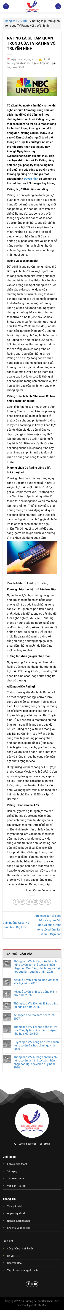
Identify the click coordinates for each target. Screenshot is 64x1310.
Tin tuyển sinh (14, 1206)
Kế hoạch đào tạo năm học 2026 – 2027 (35, 1016)
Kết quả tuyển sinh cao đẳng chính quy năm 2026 (35, 993)
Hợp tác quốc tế (16, 1213)
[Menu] (6, 6)
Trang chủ (10, 21)
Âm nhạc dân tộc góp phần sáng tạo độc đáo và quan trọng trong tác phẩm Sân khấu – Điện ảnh (47, 925)
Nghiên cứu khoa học (18, 1220)
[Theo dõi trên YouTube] (35, 1284)
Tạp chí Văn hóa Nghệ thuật (22, 1270)
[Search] (58, 6)
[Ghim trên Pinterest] (42, 902)
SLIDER (24, 21)
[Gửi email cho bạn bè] (35, 902)
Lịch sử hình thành (17, 1164)
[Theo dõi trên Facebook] (29, 1284)
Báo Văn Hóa (14, 1263)
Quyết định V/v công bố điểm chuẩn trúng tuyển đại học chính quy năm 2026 (36, 1045)
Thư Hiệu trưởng (16, 1178)
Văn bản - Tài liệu (16, 1185)
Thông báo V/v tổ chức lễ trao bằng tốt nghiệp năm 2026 (36, 1005)
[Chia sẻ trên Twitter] (22, 902)
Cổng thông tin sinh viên (20, 1248)
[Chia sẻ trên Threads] (29, 902)
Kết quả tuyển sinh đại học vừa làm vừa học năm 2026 (36, 981)
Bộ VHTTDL (13, 1255)
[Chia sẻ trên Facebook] (16, 902)
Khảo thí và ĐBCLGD (18, 1228)
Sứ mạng (12, 1171)
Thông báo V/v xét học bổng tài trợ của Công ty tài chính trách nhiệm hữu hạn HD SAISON (35, 1030)
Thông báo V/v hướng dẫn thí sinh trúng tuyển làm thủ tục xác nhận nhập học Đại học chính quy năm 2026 (35, 1062)
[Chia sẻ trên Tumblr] (48, 902)
